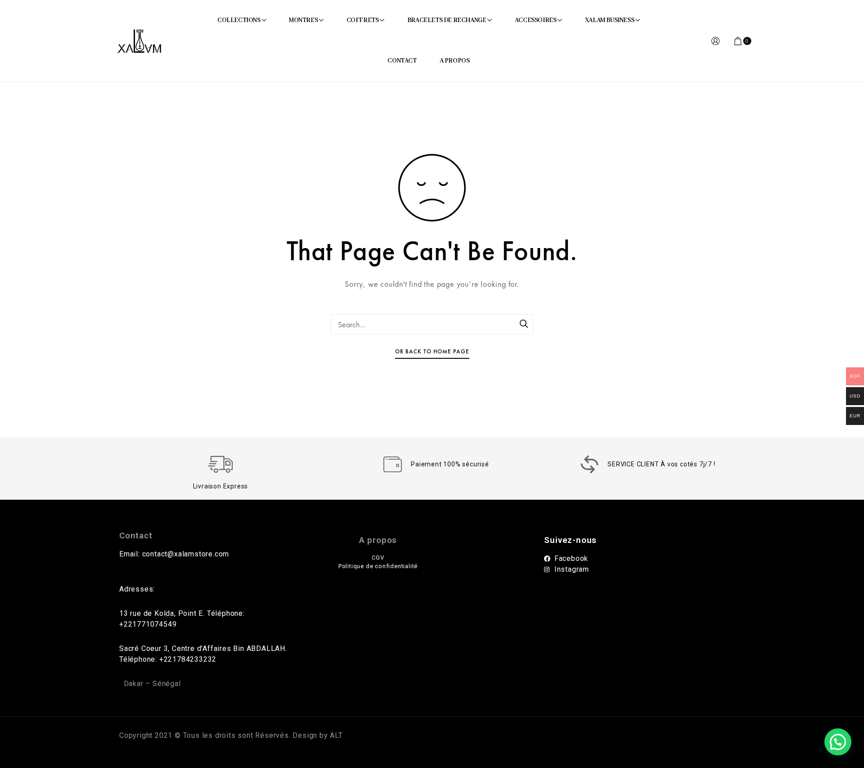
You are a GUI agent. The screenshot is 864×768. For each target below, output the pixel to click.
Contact (136, 535)
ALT (335, 735)
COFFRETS (362, 20)
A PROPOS (455, 61)
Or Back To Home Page (432, 351)
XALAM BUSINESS (609, 20)
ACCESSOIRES (536, 20)
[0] (738, 41)
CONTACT (401, 61)
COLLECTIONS (239, 20)
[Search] (524, 325)
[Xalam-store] (139, 41)
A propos (378, 540)
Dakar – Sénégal (152, 683)
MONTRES (303, 20)
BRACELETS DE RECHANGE (446, 20)
